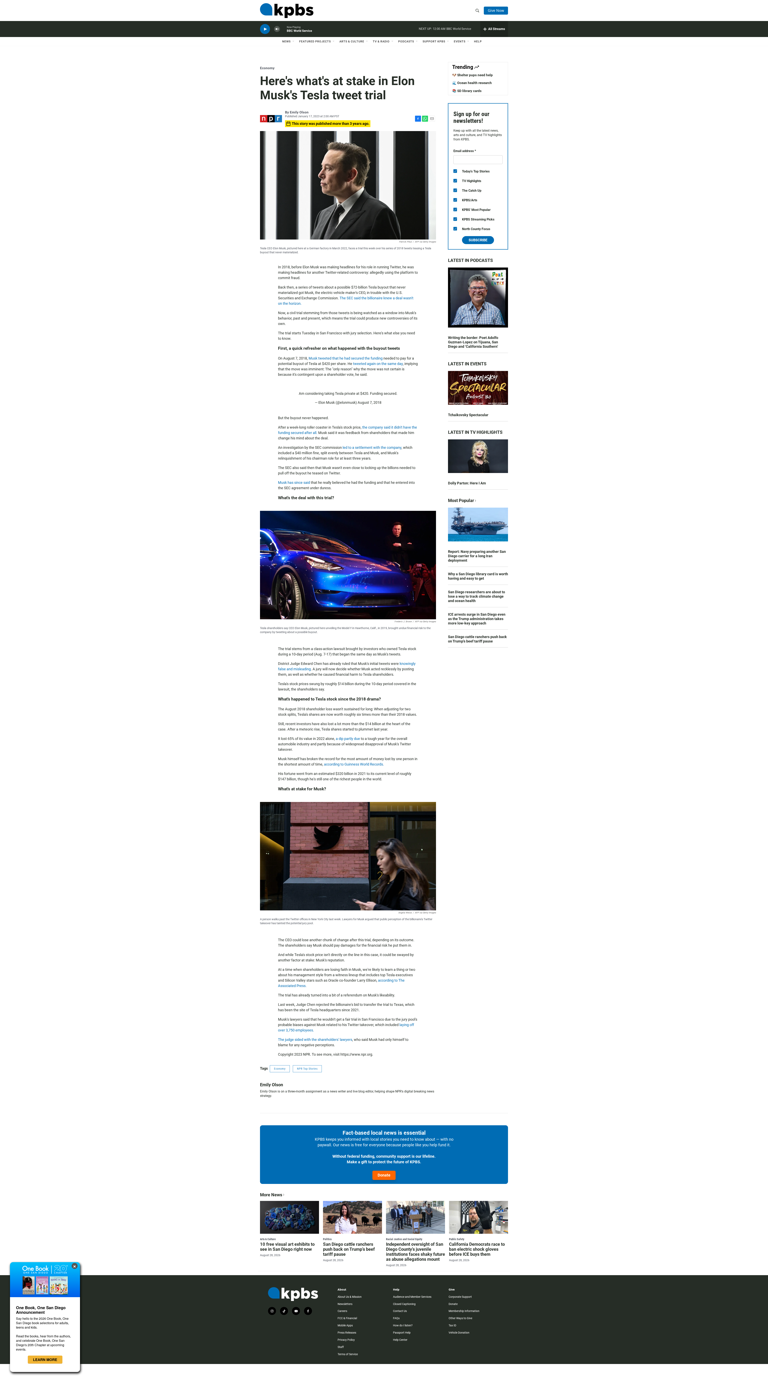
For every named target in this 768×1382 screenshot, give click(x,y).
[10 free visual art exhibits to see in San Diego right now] (289, 1217)
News (286, 41)
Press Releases (347, 1332)
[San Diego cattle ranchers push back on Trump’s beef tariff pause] (352, 1217)
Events (459, 41)
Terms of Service (348, 1354)
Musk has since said (294, 482)
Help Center (400, 1339)
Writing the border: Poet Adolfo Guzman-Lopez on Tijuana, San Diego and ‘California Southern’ (473, 342)
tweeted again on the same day (378, 364)
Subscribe (478, 240)
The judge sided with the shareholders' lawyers (315, 1039)
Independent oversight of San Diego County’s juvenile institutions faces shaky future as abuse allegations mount (415, 1252)
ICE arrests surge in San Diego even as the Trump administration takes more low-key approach (476, 618)
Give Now (496, 10)
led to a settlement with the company (372, 447)
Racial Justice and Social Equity (404, 1239)
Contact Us (400, 1311)
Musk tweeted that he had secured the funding (346, 358)
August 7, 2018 (369, 402)
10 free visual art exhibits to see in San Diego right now (287, 1247)
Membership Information (464, 1311)
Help (478, 41)
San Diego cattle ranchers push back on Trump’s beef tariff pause (477, 639)
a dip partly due (348, 739)
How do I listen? (403, 1325)
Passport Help (402, 1332)
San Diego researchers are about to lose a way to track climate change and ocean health (476, 596)
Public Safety (456, 1239)
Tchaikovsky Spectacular (468, 415)
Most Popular (461, 500)
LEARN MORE (45, 1359)
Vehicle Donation (459, 1332)
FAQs (396, 1318)
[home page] (286, 10)
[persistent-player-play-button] (265, 29)
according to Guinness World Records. (354, 764)
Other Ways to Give (460, 1318)
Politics (327, 1239)
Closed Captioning (404, 1304)
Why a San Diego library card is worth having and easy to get (478, 576)
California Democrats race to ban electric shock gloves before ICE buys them (477, 1249)
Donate (384, 1175)
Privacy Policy (346, 1339)
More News (271, 1194)
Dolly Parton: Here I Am (467, 483)
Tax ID (452, 1325)
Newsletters (345, 1304)
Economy (267, 68)
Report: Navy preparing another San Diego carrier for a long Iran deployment (477, 555)
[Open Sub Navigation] (293, 41)
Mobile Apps (345, 1325)
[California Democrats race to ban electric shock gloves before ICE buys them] (478, 1217)
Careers (342, 1311)
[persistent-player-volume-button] (277, 29)
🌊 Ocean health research (472, 83)
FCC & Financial (347, 1318)
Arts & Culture (351, 41)
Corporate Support (460, 1296)
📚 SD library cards (467, 91)
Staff (341, 1347)
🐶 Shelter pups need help (472, 75)
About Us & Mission (350, 1296)
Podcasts (406, 41)
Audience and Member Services (412, 1296)
